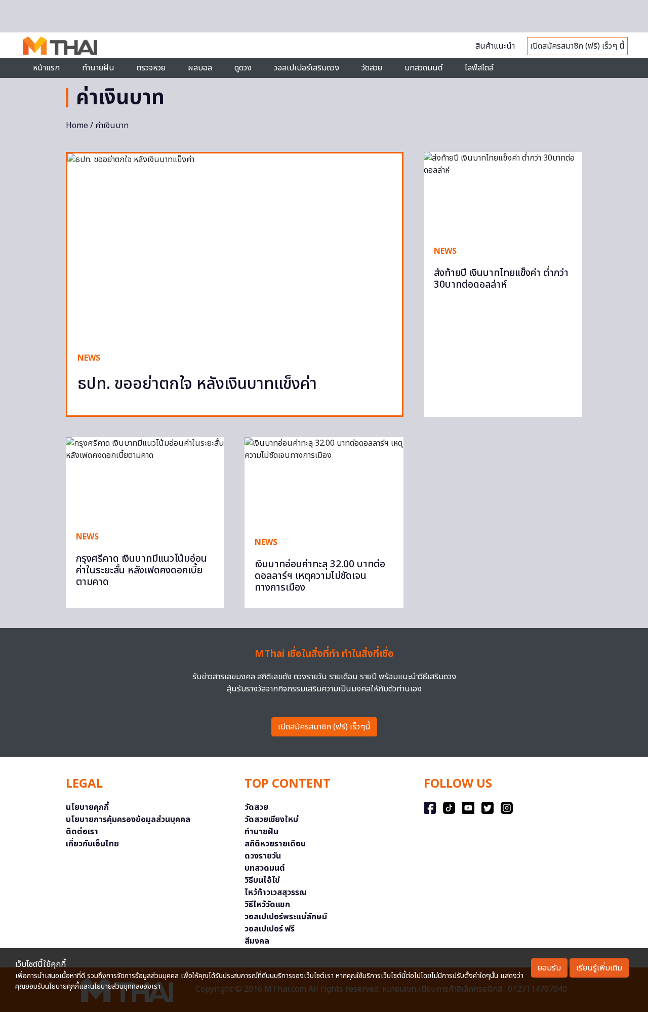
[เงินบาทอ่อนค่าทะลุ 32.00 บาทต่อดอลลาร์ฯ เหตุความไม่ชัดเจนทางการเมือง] (324, 481)
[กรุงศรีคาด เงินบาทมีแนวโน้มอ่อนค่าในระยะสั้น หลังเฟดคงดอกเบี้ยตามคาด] (145, 478)
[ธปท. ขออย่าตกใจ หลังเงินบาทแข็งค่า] (234, 247)
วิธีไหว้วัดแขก (267, 905)
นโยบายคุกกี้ (87, 807)
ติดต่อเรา (82, 832)
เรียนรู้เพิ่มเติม (599, 968)
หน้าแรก (46, 68)
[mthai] (60, 45)
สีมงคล (257, 941)
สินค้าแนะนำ (495, 46)
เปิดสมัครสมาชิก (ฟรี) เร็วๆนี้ (324, 727)
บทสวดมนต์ (423, 68)
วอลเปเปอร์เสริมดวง (306, 68)
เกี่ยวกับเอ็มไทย (92, 844)
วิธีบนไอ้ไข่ (262, 880)
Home (77, 126)
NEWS (88, 358)
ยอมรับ (549, 968)
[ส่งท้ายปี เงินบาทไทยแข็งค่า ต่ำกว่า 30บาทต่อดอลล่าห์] (503, 193)
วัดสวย (371, 68)
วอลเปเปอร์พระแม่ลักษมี (286, 917)
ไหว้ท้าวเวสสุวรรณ (276, 892)
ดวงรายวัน (263, 856)
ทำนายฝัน (98, 68)
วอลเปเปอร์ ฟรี (270, 929)
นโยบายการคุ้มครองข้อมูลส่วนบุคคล (128, 819)
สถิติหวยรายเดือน (275, 844)
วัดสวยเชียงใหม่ (271, 819)
